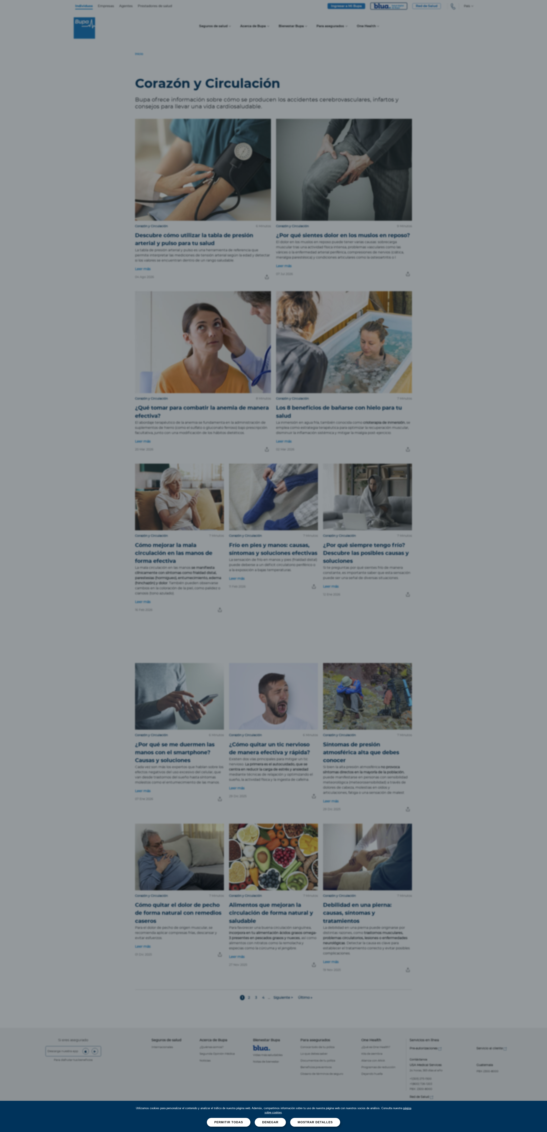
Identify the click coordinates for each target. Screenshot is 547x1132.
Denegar (270, 1122)
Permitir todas (228, 1122)
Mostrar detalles (315, 1122)
